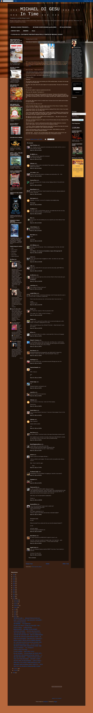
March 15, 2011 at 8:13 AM (35, 194)
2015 (14, 591)
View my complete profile (77, 78)
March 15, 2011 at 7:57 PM (35, 467)
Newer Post (29, 563)
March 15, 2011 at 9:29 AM (35, 213)
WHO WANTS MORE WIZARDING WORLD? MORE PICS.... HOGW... (28, 664)
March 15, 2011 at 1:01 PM (35, 336)
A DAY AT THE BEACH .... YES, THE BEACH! (23, 647)
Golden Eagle (33, 381)
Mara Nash (32, 234)
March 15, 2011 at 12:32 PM (36, 289)
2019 (14, 583)
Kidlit (12, 248)
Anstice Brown (33, 410)
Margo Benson (33, 189)
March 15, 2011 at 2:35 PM (35, 377)
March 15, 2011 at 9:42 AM (35, 222)
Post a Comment (32, 557)
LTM (31, 266)
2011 (14, 598)
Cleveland (32, 479)
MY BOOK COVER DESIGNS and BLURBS (44, 27)
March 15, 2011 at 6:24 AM (35, 150)
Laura (31, 256)
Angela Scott (33, 547)
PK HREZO (32, 154)
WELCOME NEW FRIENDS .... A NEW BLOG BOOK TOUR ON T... (28, 657)
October (16, 603)
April (15, 614)
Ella (31, 217)
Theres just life (33, 487)
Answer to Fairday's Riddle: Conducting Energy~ (19, 327)
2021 (14, 579)
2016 (14, 589)
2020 (14, 581)
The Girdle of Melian (16, 341)
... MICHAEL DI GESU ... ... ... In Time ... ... (45, 12)
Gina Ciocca (33, 432)
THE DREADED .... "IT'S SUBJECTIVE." (22, 623)
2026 (14, 574)
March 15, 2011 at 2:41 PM (35, 388)
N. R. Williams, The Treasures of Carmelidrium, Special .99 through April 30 (46, 251)
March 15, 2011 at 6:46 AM (35, 176)
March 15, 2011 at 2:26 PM (35, 363)
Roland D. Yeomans (34, 340)
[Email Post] (45, 139)
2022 (14, 578)
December (16, 600)
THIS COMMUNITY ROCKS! (20, 621)
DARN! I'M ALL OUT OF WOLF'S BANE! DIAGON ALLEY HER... (27, 662)
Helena (31, 319)
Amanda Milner (33, 504)
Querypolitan (14, 251)
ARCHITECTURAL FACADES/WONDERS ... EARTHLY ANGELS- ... (28, 660)
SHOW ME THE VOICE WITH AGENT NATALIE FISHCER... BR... (28, 636)
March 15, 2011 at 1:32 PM (35, 355)
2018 (14, 585)
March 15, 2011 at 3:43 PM (35, 415)
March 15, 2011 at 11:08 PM (36, 500)
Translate (77, 116)
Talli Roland (33, 359)
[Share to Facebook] (52, 139)
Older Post (65, 563)
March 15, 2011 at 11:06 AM (36, 252)
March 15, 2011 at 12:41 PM (36, 304)
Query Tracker (14, 249)
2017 (14, 587)
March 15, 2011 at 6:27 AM (35, 159)
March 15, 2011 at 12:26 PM (36, 281)
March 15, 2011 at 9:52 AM (35, 230)
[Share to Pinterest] (53, 139)
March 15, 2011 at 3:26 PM (35, 395)
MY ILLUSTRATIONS (65, 27)
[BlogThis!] (49, 139)
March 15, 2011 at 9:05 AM (35, 204)
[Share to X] (51, 139)
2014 (14, 592)
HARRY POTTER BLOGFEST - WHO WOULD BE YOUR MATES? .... (28, 620)
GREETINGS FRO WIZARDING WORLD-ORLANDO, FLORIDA (27, 666)
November (16, 601)
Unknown (32, 163)
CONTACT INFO (15, 30)
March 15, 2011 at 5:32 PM (35, 428)
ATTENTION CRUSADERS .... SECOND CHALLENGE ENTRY (27, 631)
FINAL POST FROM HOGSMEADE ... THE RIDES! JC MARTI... (27, 658)
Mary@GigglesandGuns (35, 444)
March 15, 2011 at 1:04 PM (35, 346)
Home (33, 30)
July (15, 609)
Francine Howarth (34, 367)
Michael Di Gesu (77, 47)
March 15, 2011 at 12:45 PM (36, 328)
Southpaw (32, 208)
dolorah (32, 454)
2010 (14, 672)
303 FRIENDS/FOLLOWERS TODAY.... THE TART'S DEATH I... (27, 644)
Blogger (55, 701)
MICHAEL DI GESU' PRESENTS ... (20, 27)
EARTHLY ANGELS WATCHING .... (21, 649)
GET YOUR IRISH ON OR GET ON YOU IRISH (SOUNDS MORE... (28, 642)
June (15, 611)
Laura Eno (32, 392)
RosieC (31, 308)
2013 (14, 594)
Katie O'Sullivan (33, 145)
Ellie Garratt (33, 198)
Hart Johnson (33, 350)
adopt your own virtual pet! (56, 698)
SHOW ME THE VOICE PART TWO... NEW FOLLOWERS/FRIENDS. (28, 634)
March (15, 616)
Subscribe (77, 92)
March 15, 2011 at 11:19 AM (36, 261)
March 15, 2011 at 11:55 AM (36, 270)
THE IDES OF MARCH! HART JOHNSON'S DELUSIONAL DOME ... (28, 645)
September (16, 605)
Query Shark (14, 254)
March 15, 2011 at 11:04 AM (36, 241)
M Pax (31, 332)
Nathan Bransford (15, 256)
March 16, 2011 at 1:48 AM (35, 514)
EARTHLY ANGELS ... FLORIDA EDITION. (23, 627)
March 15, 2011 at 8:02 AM (35, 185)
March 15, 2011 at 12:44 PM (36, 315)
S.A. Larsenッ (33, 172)
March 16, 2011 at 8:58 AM (35, 555)
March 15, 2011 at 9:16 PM (35, 483)
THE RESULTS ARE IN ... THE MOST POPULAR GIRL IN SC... (27, 618)
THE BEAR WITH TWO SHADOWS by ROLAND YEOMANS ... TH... (28, 655)
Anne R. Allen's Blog (16, 308)
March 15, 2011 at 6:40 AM (35, 168)
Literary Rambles (15, 289)
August (15, 607)
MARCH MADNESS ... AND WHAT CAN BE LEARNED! (25, 629)
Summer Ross (33, 180)
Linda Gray (32, 285)
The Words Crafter (34, 471)
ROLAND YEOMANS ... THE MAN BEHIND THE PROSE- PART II (28, 653)
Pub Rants (13, 253)
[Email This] (48, 139)
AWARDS (25, 30)
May (15, 612)
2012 (14, 596)
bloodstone (46, 701)
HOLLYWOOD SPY (16, 261)
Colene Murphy (33, 227)
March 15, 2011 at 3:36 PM (35, 406)
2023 (14, 576)
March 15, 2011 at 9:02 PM (35, 475)
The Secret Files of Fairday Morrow (16, 323)
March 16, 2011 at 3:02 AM (35, 531)
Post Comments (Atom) (37, 566)
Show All (21, 358)
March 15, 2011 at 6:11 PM (35, 450)
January (16, 670)
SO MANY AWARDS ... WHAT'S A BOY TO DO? (24, 651)
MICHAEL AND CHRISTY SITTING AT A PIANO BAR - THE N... (27, 625)
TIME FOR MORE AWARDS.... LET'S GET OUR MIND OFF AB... (27, 633)
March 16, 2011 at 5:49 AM (35, 543)
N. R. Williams (33, 245)
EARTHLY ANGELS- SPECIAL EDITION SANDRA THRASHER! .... (28, 640)
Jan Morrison (33, 275)
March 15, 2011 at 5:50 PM (35, 440)
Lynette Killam (33, 293)
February (16, 668)
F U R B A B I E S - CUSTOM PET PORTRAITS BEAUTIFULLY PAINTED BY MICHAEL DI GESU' (37, 34)
